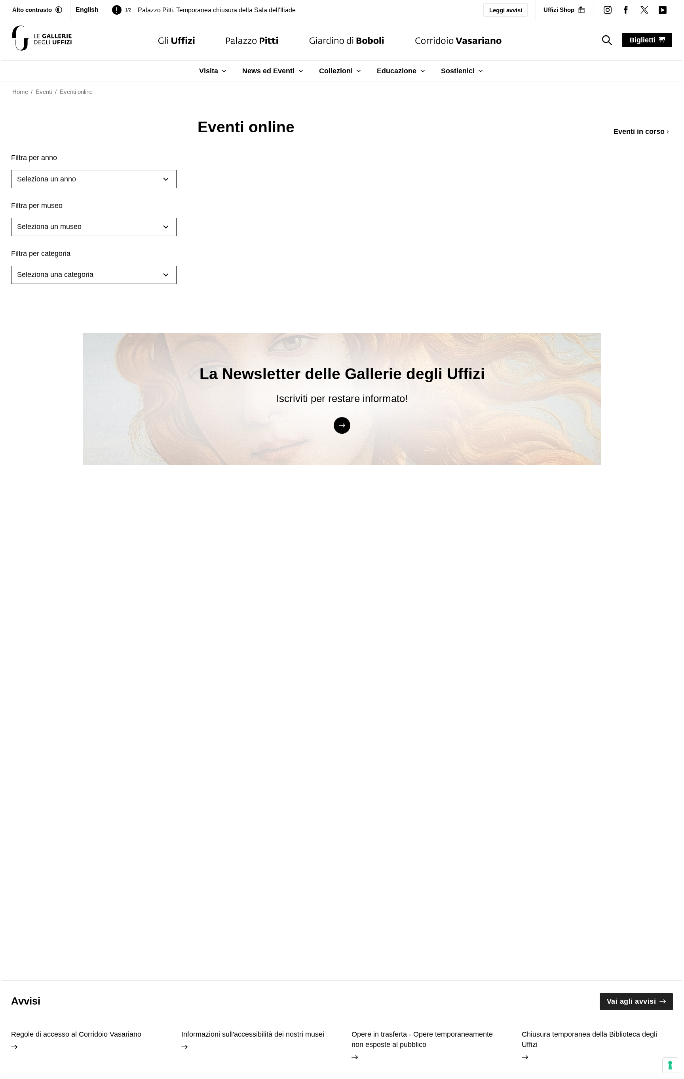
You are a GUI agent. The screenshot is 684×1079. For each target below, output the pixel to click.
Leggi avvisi (505, 10)
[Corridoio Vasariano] (458, 40)
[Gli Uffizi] (176, 40)
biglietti (642, 40)
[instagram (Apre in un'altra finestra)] (607, 10)
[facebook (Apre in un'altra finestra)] (626, 10)
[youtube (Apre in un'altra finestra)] (663, 10)
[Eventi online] (42, 40)
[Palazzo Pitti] (252, 40)
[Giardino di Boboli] (347, 40)
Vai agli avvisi (631, 1001)
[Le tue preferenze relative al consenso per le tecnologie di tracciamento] (670, 1065)
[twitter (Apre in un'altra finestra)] (644, 10)
